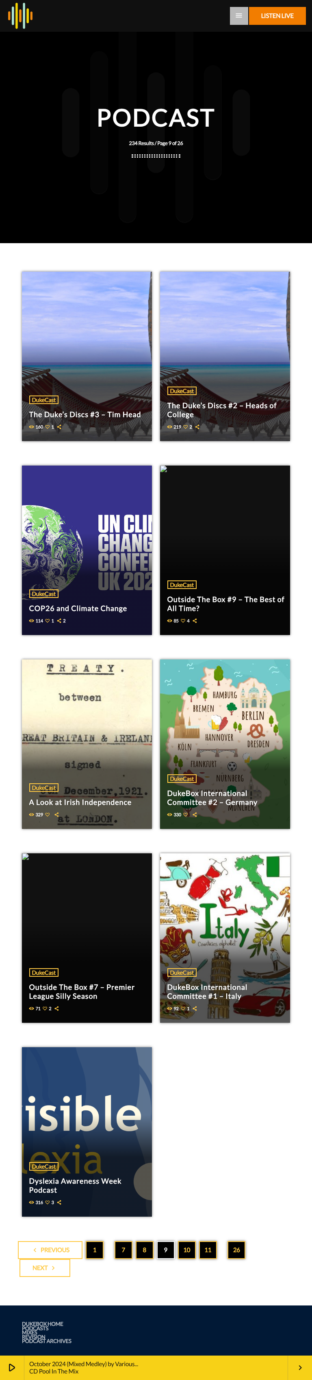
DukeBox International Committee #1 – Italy (207, 991)
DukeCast (44, 399)
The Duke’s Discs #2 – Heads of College (222, 410)
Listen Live (277, 16)
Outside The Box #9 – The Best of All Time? (226, 604)
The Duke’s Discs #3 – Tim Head (85, 414)
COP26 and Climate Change (78, 608)
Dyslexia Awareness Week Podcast (75, 1185)
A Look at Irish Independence (80, 802)
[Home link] (20, 16)
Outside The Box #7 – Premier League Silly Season (82, 991)
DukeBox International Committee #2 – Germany (212, 797)
